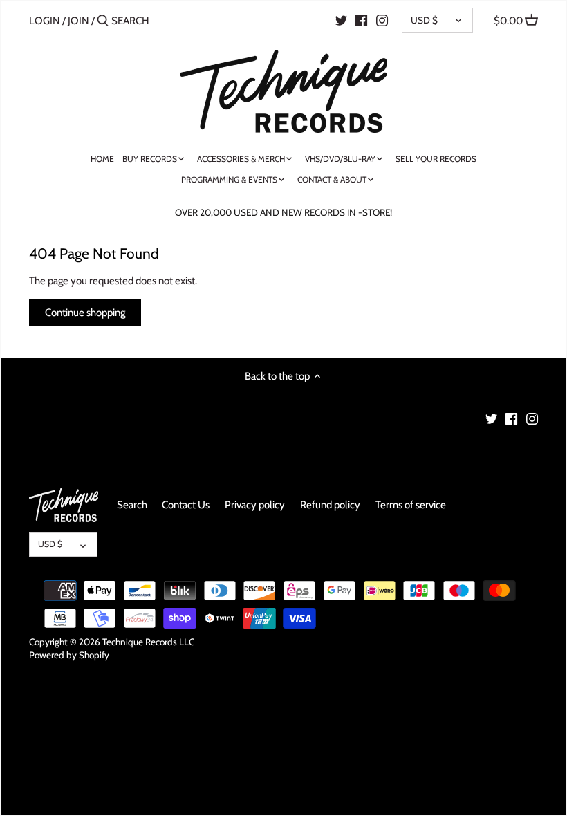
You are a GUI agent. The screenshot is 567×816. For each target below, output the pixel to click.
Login (44, 21)
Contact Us (186, 505)
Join (78, 21)
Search (132, 505)
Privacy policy (255, 505)
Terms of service (410, 505)
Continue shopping (85, 312)
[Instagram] (382, 20)
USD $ (424, 20)
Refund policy (330, 505)
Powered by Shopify (69, 654)
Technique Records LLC (148, 641)
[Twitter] (341, 20)
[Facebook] (361, 20)
